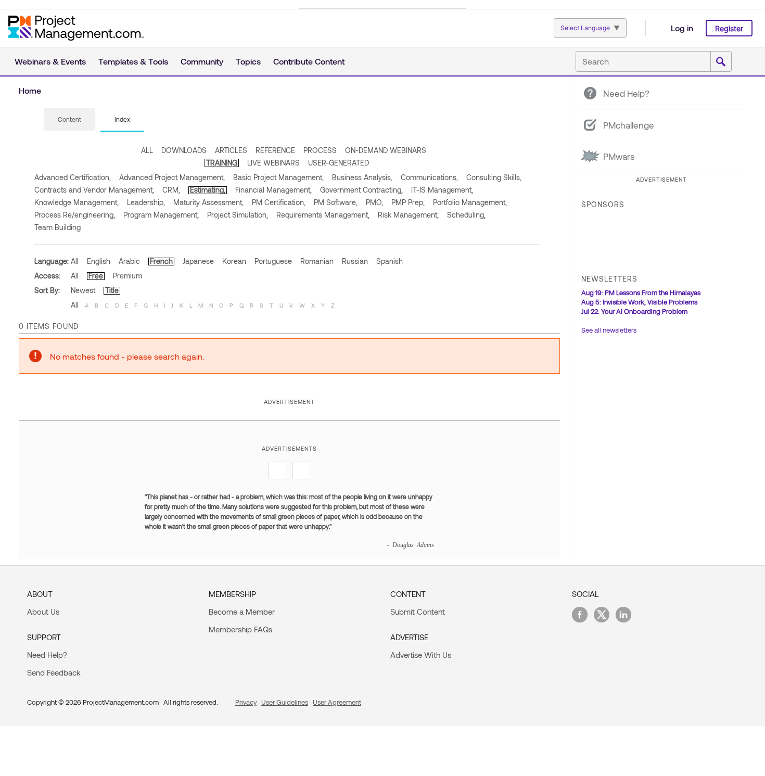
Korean (234, 261)
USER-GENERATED (338, 162)
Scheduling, (466, 214)
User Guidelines (284, 702)
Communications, (429, 177)
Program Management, (161, 214)
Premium (127, 275)
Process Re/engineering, (74, 214)
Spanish (389, 261)
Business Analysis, (362, 177)
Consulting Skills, (493, 177)
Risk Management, (408, 214)
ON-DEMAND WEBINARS (385, 150)
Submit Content (417, 611)
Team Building (57, 227)
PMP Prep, (408, 202)
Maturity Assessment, (208, 202)
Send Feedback (54, 672)
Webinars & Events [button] (50, 61)
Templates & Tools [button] (133, 61)
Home (30, 90)
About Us (43, 611)
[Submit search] (720, 62)
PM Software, (336, 202)
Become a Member (242, 611)
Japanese (198, 261)
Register (729, 28)
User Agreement (337, 702)
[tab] (69, 120)
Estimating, (207, 189)
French (161, 261)
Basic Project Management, (278, 177)
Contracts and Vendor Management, (94, 189)
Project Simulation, (237, 214)
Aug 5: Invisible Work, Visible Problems (639, 302)
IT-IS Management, (442, 189)
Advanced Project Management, (172, 177)
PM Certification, (278, 202)
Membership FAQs (240, 629)
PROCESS (320, 150)
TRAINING (221, 162)
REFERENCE (275, 150)
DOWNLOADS (184, 150)
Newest (83, 290)
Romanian (317, 261)
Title (112, 290)
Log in (682, 28)
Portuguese (273, 261)
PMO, (374, 202)
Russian (355, 261)
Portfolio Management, (470, 202)
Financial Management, (273, 189)
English (98, 261)
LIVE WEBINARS (273, 162)
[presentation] (69, 119)
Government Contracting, (361, 189)
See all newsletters (608, 330)
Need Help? (47, 654)
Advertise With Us (420, 654)
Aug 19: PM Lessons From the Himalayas (640, 292)
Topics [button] (248, 61)
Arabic (129, 261)
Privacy (246, 702)
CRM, (171, 189)
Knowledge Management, (76, 202)
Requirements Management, (322, 214)
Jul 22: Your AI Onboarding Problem (634, 311)
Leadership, (146, 202)
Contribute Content (309, 61)
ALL (147, 150)
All (75, 261)
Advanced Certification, (72, 177)
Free (95, 275)
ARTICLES (231, 150)
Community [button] (202, 61)
